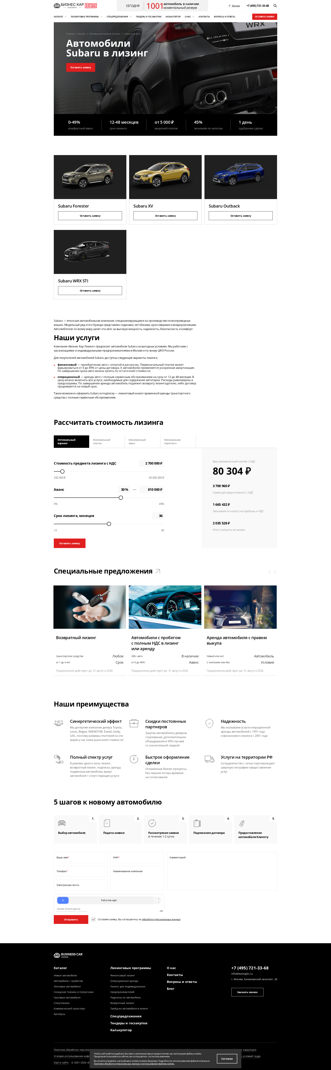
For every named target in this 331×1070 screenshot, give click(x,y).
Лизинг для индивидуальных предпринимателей (128, 989)
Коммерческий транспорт (69, 1008)
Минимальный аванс (137, 441)
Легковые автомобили (67, 986)
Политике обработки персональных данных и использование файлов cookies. (134, 1063)
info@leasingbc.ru (242, 973)
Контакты (175, 975)
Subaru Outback (224, 206)
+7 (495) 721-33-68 (250, 968)
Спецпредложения (126, 1016)
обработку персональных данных (161, 919)
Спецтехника (62, 1003)
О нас (171, 968)
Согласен (227, 1058)
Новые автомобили (65, 975)
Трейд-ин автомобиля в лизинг (129, 1008)
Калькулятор (121, 1030)
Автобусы (59, 1014)
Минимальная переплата (172, 441)
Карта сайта (61, 1062)
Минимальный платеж (101, 441)
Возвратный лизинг (122, 1003)
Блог (170, 989)
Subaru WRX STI (73, 281)
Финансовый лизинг (122, 975)
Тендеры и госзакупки (129, 1023)
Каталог (60, 968)
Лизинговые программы (130, 968)
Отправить (71, 919)
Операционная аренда (124, 981)
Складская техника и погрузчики (73, 992)
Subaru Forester (73, 206)
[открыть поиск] (275, 6)
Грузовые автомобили (67, 997)
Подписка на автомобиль (125, 997)
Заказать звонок (247, 992)
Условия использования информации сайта (80, 1056)
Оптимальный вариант (67, 441)
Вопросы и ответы (182, 982)
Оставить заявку (264, 16)
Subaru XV (143, 206)
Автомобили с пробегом (68, 981)
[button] (270, 572)
